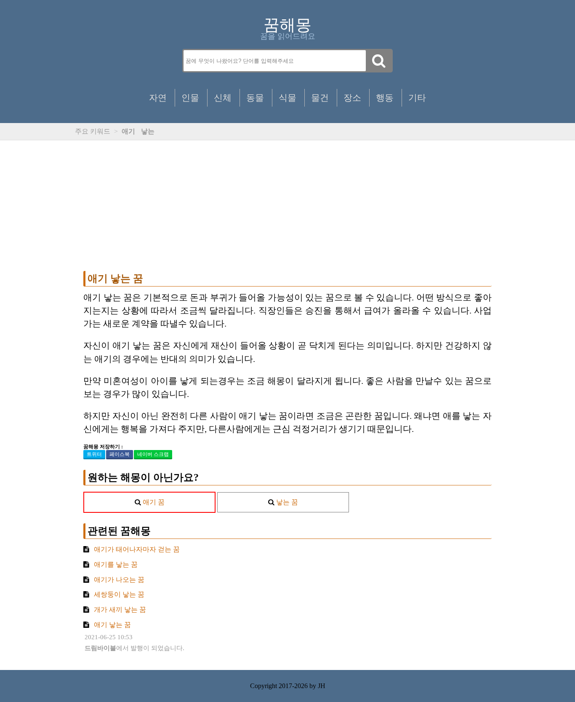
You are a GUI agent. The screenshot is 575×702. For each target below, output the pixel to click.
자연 (158, 97)
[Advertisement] (287, 205)
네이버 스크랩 (153, 454)
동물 (255, 97)
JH (321, 685)
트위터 (94, 454)
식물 (287, 97)
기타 (417, 97)
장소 (352, 97)
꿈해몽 (287, 25)
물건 (320, 97)
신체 (223, 97)
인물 (190, 97)
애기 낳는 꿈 (115, 278)
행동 (385, 97)
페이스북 (119, 454)
